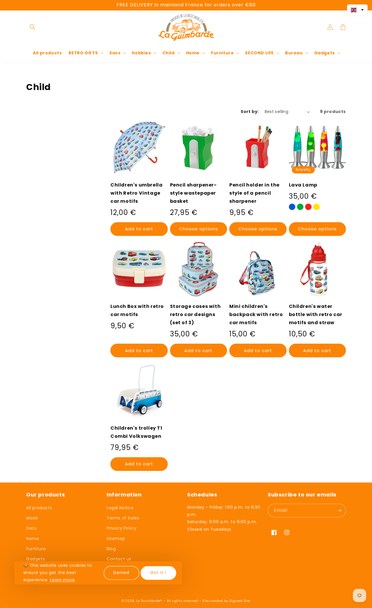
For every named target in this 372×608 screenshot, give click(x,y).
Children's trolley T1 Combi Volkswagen (136, 432)
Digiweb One (239, 601)
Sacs (31, 528)
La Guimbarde (148, 601)
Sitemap (116, 538)
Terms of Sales (123, 518)
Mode (32, 518)
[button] (32, 27)
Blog (111, 549)
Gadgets (35, 559)
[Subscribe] (339, 510)
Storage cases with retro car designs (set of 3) (195, 314)
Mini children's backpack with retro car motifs (256, 314)
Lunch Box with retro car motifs (137, 310)
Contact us (119, 559)
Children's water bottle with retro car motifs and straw (316, 314)
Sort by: (250, 111)
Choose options (198, 229)
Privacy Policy (121, 528)
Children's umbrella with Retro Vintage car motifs (136, 193)
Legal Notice (120, 508)
